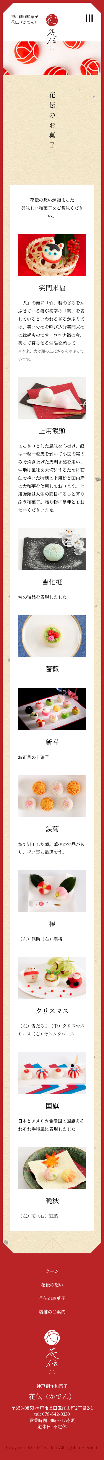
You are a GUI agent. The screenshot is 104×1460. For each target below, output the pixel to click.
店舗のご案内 (52, 1311)
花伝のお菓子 (52, 1298)
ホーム (52, 1271)
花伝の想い (52, 1284)
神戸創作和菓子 (24, 19)
